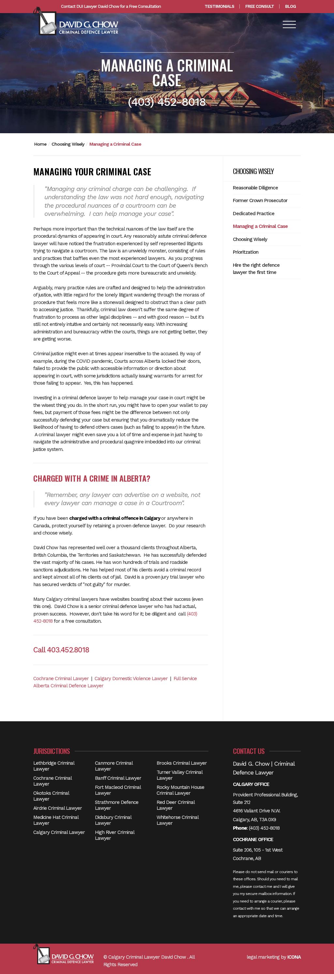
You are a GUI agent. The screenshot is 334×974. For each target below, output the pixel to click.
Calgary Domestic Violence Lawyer (131, 678)
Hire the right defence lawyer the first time (256, 269)
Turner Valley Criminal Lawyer (179, 775)
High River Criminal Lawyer (114, 835)
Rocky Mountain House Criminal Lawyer (180, 790)
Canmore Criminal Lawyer (113, 766)
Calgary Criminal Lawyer (59, 832)
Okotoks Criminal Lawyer (51, 796)
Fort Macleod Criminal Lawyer (118, 790)
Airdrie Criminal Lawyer (57, 808)
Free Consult (259, 6)
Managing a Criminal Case (115, 144)
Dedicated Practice (253, 213)
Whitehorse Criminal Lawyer (177, 820)
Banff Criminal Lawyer (118, 778)
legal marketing (263, 957)
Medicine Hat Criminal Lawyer (55, 820)
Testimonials (219, 6)
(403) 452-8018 (264, 828)
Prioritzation (245, 252)
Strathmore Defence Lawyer (116, 805)
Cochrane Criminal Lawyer (61, 678)
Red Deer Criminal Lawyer (175, 805)
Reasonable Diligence (255, 188)
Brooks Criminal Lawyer (182, 763)
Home (40, 144)
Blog (290, 6)
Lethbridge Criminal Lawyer (53, 766)
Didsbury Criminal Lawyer (113, 820)
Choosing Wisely (68, 144)
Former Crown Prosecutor (260, 200)
